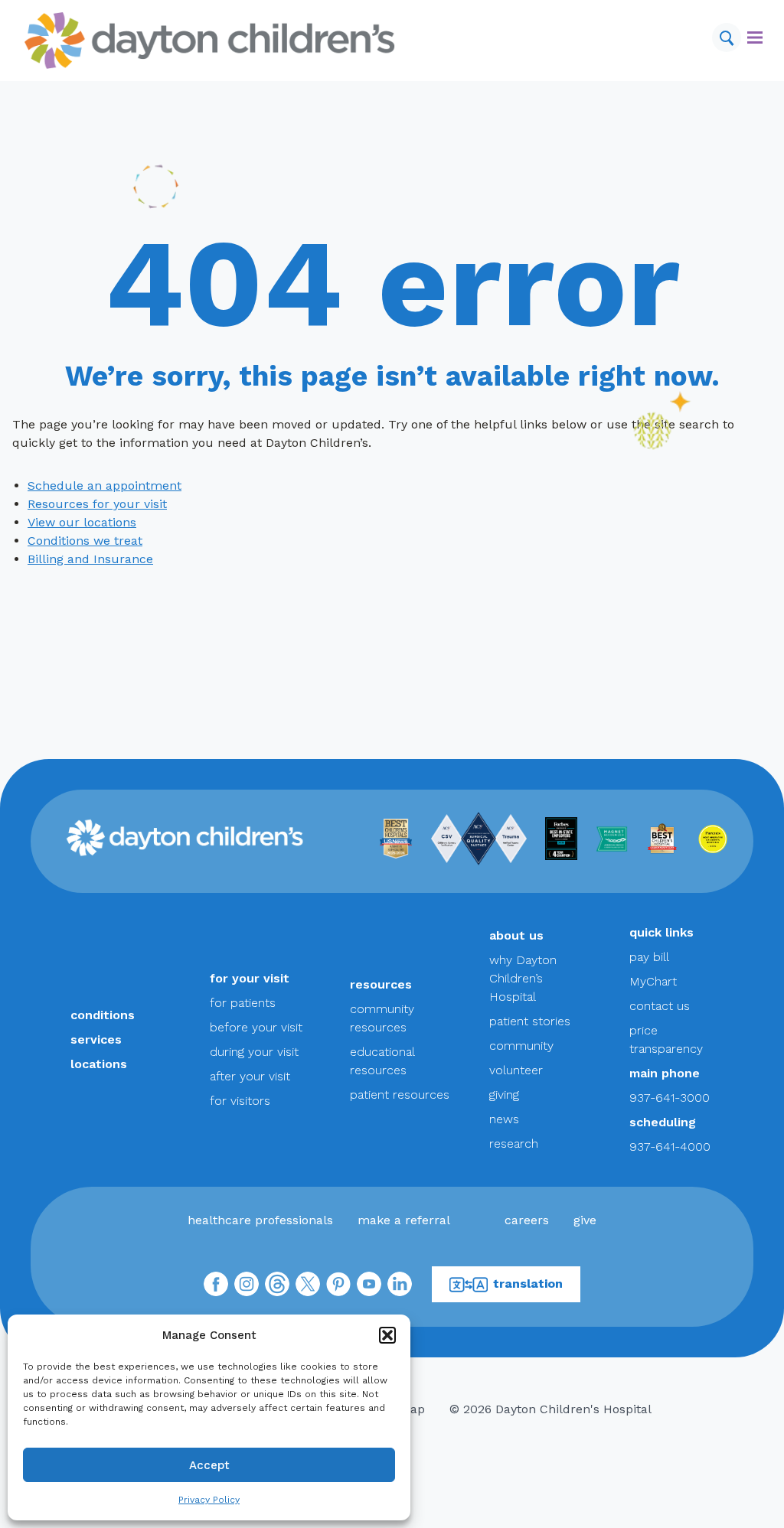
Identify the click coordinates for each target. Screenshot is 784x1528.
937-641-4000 (669, 1146)
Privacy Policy (209, 1499)
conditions (102, 1015)
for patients (243, 1002)
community (521, 1045)
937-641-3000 (669, 1097)
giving (504, 1094)
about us (516, 935)
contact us (659, 1006)
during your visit (254, 1051)
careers (527, 1220)
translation (528, 1283)
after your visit (250, 1076)
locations (98, 1064)
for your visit (249, 978)
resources (381, 984)
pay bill (649, 957)
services (96, 1039)
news (504, 1119)
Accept (209, 1465)
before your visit (256, 1027)
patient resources (399, 1094)
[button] (387, 1335)
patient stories (529, 1021)
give (584, 1220)
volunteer (516, 1070)
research (513, 1143)
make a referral (404, 1220)
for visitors (240, 1100)
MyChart (653, 981)
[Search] (726, 37)
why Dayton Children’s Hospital (523, 978)
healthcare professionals (260, 1220)
